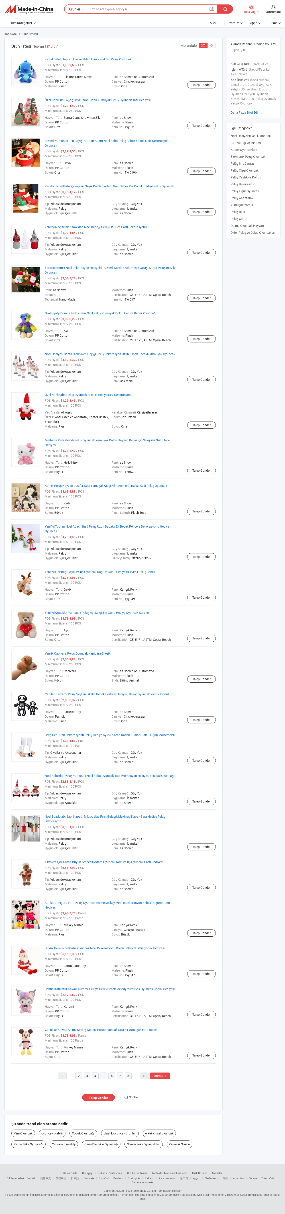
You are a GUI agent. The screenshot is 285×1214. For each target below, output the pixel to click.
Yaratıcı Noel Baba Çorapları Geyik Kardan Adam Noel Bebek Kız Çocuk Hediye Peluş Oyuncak (109, 186)
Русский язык (167, 1178)
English (31, 1178)
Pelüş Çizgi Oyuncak (245, 170)
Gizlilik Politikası (137, 1173)
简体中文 (45, 1178)
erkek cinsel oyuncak (159, 1133)
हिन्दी (225, 1178)
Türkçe (253, 1178)
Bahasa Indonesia (142, 1182)
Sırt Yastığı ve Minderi (246, 143)
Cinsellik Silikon (179, 1144)
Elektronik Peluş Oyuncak (248, 156)
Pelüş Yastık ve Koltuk (246, 177)
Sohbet (134, 1097)
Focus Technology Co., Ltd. (140, 1190)
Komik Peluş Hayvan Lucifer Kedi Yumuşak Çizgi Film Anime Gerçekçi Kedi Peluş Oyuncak (106, 485)
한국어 (184, 1178)
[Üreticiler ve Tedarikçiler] (28, 9)
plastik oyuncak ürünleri (120, 1133)
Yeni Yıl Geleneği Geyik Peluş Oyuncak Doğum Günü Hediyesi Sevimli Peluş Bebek (100, 572)
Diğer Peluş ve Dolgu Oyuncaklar (253, 232)
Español (104, 1178)
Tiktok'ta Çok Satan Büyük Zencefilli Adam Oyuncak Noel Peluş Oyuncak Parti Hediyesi (104, 862)
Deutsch (118, 1178)
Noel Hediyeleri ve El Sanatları (251, 136)
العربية (196, 1178)
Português (134, 1178)
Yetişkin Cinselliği (63, 1144)
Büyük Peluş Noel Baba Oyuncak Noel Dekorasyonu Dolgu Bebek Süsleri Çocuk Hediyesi (105, 948)
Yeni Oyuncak (23, 1133)
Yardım (234, 23)
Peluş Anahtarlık (242, 198)
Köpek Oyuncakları (244, 149)
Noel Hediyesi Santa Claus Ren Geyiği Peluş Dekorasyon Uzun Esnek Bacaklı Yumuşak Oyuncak (110, 354)
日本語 (75, 1178)
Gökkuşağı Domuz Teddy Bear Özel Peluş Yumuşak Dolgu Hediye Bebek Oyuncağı (101, 313)
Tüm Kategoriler (21, 23)
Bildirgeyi (87, 1173)
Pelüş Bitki (238, 212)
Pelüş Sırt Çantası (243, 163)
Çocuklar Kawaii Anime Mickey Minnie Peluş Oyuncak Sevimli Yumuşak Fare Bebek (101, 1030)
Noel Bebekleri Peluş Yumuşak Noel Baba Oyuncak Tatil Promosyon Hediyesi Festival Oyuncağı (110, 776)
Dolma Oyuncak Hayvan (247, 225)
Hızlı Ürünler (199, 1173)
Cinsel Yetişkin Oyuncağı (101, 1144)
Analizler (217, 1173)
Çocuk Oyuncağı (83, 1133)
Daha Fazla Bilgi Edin (247, 112)
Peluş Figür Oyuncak (245, 191)
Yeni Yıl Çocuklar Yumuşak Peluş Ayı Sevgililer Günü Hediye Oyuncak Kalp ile (97, 612)
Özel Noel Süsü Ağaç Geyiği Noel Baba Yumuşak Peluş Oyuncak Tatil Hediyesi (98, 100)
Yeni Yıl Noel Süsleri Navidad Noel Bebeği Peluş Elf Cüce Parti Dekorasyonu (96, 227)
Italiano (149, 1178)
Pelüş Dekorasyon (243, 184)
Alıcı (213, 23)
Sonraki (160, 1076)
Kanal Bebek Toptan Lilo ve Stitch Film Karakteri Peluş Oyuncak (88, 59)
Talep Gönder (201, 85)
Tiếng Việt (267, 1178)
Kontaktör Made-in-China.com (169, 1173)
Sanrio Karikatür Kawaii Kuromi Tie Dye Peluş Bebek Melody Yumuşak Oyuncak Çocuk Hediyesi (110, 989)
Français (89, 1178)
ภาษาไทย (238, 1178)
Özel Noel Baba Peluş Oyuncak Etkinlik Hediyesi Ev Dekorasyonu (88, 395)
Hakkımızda (70, 1173)
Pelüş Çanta (239, 219)
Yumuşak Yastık (242, 205)
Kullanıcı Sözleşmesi (110, 1173)
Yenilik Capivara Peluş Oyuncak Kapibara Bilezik (77, 653)
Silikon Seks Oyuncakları (143, 1144)
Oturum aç (273, 12)
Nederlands (212, 1178)
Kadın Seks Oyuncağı (28, 1144)
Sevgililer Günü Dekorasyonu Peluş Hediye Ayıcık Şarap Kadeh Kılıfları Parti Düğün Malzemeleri (110, 735)
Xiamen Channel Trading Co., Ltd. (254, 44)
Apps (253, 23)
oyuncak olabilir (52, 1133)
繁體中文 (61, 1178)
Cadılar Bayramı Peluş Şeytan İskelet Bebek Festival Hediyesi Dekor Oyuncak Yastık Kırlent (107, 694)
